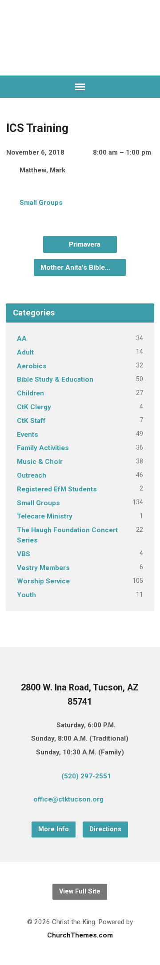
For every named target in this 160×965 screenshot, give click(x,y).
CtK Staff (31, 421)
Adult (25, 352)
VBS (23, 554)
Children (30, 393)
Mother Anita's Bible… (76, 267)
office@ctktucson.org (68, 799)
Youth (26, 595)
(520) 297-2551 (86, 776)
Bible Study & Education (55, 379)
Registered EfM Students (57, 489)
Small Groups (41, 203)
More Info (53, 829)
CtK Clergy (34, 407)
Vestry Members (43, 568)
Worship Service (43, 581)
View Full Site (79, 891)
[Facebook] (135, 801)
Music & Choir (40, 462)
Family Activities (43, 448)
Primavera (83, 244)
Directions (105, 829)
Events (27, 435)
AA (22, 339)
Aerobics (32, 366)
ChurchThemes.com (80, 935)
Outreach (31, 475)
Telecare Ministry (44, 516)
